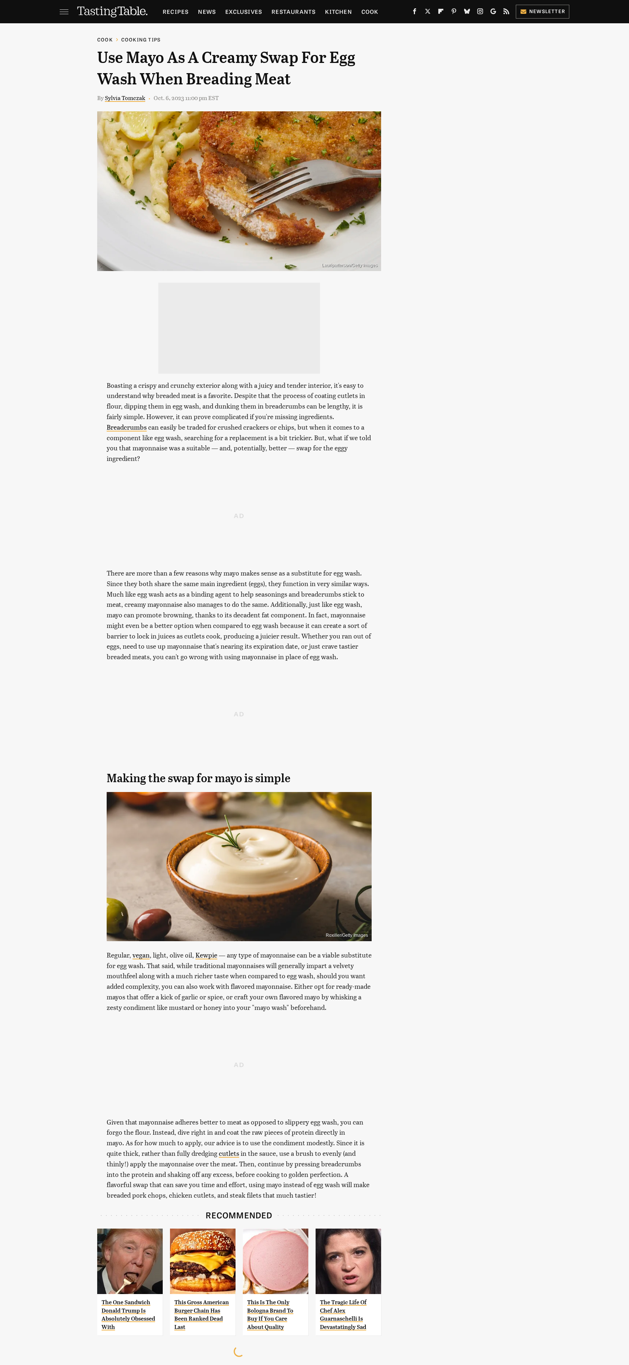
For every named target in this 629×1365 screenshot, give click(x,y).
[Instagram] (480, 12)
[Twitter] (427, 12)
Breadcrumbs (127, 426)
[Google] (493, 12)
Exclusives (243, 11)
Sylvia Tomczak (125, 97)
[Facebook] (414, 12)
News (207, 11)
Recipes (176, 11)
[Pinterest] (454, 12)
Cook (370, 11)
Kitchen (338, 11)
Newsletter (547, 11)
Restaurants (294, 11)
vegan (141, 954)
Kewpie (206, 954)
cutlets (229, 1153)
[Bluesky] (467, 12)
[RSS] (506, 12)
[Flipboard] (440, 12)
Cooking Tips (141, 39)
